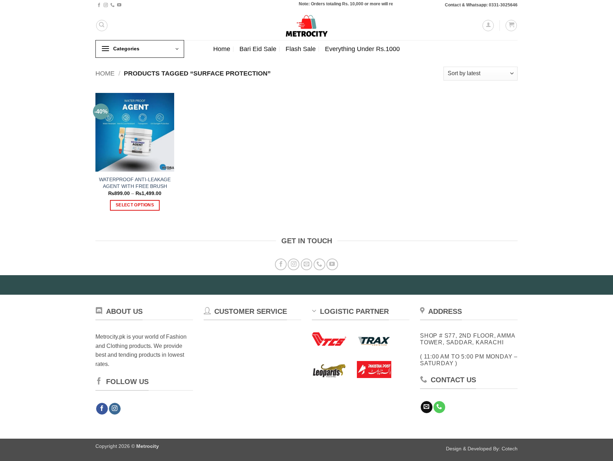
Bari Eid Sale (257, 48)
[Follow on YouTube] (119, 5)
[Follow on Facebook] (99, 5)
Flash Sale (301, 48)
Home (221, 48)
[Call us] (112, 5)
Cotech (510, 448)
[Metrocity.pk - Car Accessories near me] (306, 25)
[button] (488, 25)
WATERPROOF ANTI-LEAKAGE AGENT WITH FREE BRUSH (135, 183)
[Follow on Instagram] (106, 5)
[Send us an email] (307, 264)
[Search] (101, 25)
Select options (135, 205)
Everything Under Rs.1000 (362, 48)
